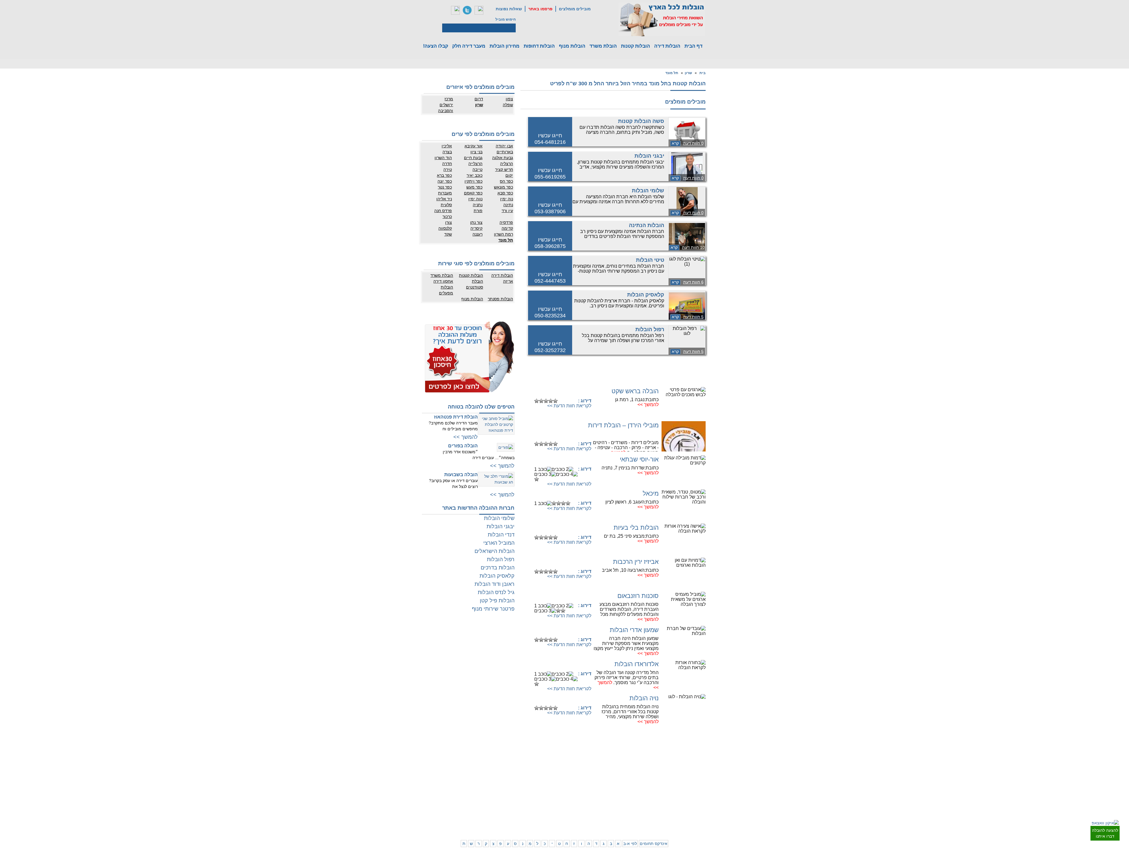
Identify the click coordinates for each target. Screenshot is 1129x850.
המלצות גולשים (473, 761)
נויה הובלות (644, 698)
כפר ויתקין (473, 181)
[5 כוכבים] (555, 401)
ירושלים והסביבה (445, 107)
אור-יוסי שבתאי (639, 459)
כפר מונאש (503, 187)
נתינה (508, 204)
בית (702, 73)
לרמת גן (682, 761)
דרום (479, 98)
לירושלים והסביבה (705, 815)
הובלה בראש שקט (635, 391)
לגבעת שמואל (701, 790)
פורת (478, 210)
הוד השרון (443, 157)
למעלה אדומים (677, 818)
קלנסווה (445, 228)
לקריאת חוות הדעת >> (569, 405)
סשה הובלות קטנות (641, 121)
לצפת (608, 812)
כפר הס (506, 181)
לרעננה (630, 773)
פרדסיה (506, 222)
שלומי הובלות (648, 191)
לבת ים (683, 778)
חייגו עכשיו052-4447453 (550, 277)
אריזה (508, 281)
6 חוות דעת (693, 282)
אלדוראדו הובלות (636, 664)
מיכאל (651, 493)
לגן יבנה (554, 778)
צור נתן (476, 222)
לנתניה (631, 761)
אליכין (447, 146)
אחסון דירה (443, 281)
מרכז (449, 98)
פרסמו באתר (540, 8)
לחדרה (631, 801)
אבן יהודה (504, 146)
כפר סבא (505, 193)
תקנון (457, 767)
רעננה (477, 234)
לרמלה (532, 761)
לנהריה (630, 795)
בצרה (447, 151)
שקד (448, 234)
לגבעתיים (705, 767)
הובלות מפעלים (446, 290)
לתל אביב (704, 761)
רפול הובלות (649, 329)
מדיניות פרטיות (474, 767)
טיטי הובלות (650, 260)
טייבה (477, 169)
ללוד (557, 767)
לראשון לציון (679, 773)
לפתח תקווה (679, 767)
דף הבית (693, 46)
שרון (688, 73)
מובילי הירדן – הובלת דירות (623, 425)
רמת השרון (503, 234)
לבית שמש (680, 812)
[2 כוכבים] (541, 401)
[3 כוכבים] (546, 401)
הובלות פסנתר (500, 298)
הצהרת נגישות (474, 773)
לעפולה (607, 795)
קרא (675, 143)
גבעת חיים (473, 157)
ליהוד (684, 784)
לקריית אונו (680, 790)
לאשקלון (531, 795)
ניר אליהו (444, 198)
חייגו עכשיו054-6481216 (550, 139)
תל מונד (671, 73)
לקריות (607, 789)
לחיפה (631, 789)
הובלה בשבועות (461, 474)
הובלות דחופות (539, 46)
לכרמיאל (629, 812)
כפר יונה (444, 181)
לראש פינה (604, 818)
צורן (448, 222)
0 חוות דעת (693, 143)
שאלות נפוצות (509, 8)
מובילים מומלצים (575, 8)
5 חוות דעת (693, 316)
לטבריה (606, 806)
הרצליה (506, 163)
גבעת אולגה (502, 157)
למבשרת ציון (702, 824)
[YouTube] (479, 10)
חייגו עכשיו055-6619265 (550, 173)
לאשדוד (554, 795)
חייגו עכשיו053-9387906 (550, 208)
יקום (509, 175)
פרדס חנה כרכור (443, 213)
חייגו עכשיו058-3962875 (550, 243)
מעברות (445, 193)
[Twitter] (467, 10)
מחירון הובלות (505, 46)
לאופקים (554, 806)
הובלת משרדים (450, 795)
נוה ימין (506, 198)
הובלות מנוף (572, 46)
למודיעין (706, 796)
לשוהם (532, 773)
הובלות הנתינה (646, 225)
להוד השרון (604, 773)
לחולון (707, 778)
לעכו (609, 801)
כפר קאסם (473, 193)
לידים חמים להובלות (470, 826)
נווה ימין (475, 198)
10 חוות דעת (693, 247)
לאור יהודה (703, 784)
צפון (509, 98)
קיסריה (476, 228)
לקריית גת (553, 801)
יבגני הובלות (649, 156)
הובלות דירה (667, 46)
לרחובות (554, 761)
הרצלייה (475, 163)
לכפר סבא (604, 767)
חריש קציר (504, 169)
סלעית (446, 204)
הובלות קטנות (635, 46)
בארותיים (505, 151)
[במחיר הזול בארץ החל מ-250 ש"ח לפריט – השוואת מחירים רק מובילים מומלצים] (662, 19)
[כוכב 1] (536, 401)
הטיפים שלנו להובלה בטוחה (481, 407)
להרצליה (605, 761)
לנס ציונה (553, 773)
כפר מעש (474, 187)
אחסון (456, 789)
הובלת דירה (476, 789)
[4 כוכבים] (550, 401)
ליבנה (532, 767)
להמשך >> (648, 404)
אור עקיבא (473, 146)
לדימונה (531, 801)
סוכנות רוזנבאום (638, 595)
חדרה (447, 163)
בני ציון (476, 151)
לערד (533, 806)
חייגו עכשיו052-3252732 (550, 347)
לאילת (555, 812)
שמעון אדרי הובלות (634, 629)
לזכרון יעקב (628, 806)
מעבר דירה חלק (468, 46)
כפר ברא (444, 175)
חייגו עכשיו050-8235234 (550, 312)
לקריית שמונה (626, 818)
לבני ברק (705, 773)
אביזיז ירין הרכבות (636, 561)
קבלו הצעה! (435, 46)
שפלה (508, 104)
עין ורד (507, 210)
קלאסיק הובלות (645, 295)
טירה (447, 169)
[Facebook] (455, 10)
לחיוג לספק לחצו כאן (561, 391)
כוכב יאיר (474, 175)
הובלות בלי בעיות (636, 527)
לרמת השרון (627, 767)
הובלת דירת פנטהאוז (456, 416)
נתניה (477, 204)
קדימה (507, 228)
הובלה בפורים (463, 445)
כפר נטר (445, 187)
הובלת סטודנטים (474, 284)
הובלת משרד (603, 46)
